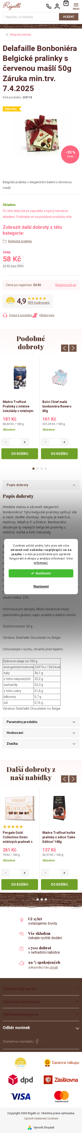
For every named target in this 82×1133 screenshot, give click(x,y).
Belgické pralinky (20, 241)
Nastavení (41, 586)
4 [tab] (46, 469)
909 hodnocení (39, 302)
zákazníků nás (43, 967)
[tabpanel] (20, 409)
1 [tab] (33, 469)
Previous (64, 348)
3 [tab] (42, 469)
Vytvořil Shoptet (43, 1127)
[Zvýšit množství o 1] (25, 442)
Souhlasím (43, 573)
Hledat (68, 16)
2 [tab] (37, 469)
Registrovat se (65, 285)
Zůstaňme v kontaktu (18, 1041)
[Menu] (76, 6)
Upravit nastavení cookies (41, 1118)
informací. (41, 562)
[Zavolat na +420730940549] (48, 6)
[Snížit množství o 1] (6, 442)
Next (73, 348)
